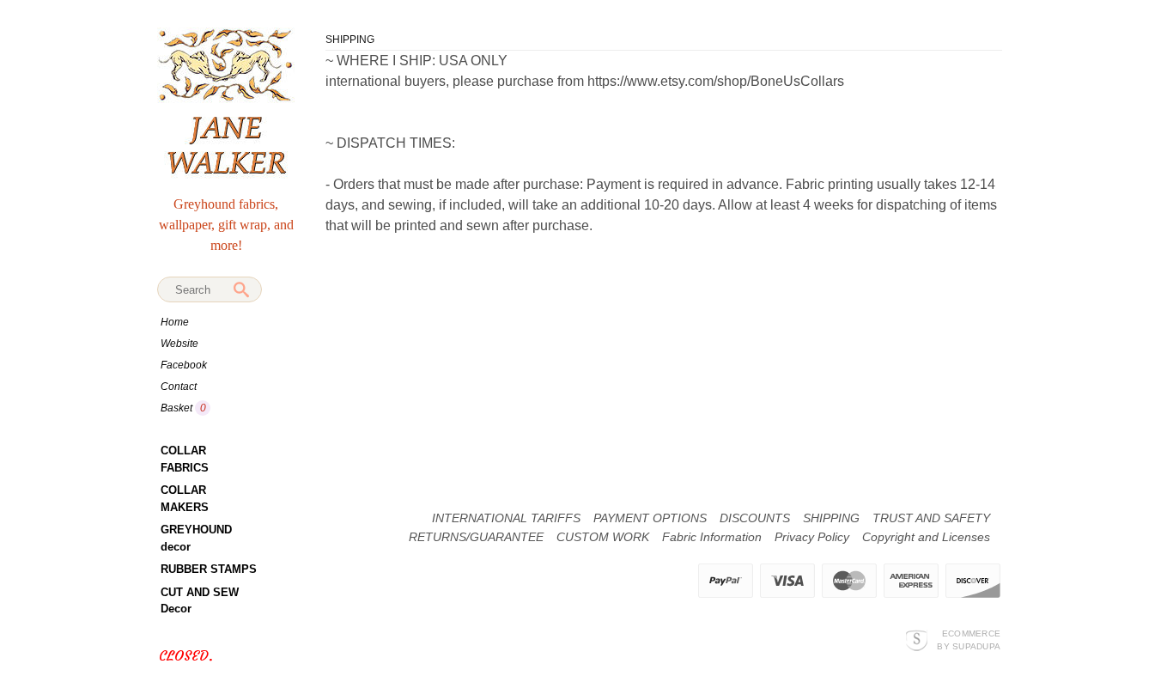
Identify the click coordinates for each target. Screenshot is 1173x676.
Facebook (184, 365)
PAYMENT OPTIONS (650, 518)
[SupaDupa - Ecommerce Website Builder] (916, 639)
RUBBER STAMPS (209, 569)
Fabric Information (712, 537)
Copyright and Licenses (926, 537)
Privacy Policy (812, 537)
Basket (178, 408)
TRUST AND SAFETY (931, 518)
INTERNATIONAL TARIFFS (506, 518)
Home (175, 322)
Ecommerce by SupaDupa (968, 639)
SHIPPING (831, 518)
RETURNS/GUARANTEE (476, 537)
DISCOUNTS (755, 518)
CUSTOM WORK (602, 537)
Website (179, 344)
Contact (179, 387)
